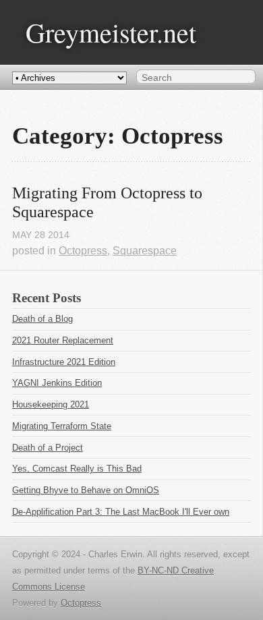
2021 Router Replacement (62, 340)
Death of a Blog (42, 319)
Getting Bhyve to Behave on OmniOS (85, 490)
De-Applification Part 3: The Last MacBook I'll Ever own (120, 512)
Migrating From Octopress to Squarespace (109, 202)
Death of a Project (47, 448)
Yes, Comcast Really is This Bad (77, 468)
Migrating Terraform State (61, 426)
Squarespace (145, 250)
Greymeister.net (111, 32)
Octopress (83, 250)
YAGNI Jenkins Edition (57, 383)
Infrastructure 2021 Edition (63, 362)
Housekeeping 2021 (50, 404)
